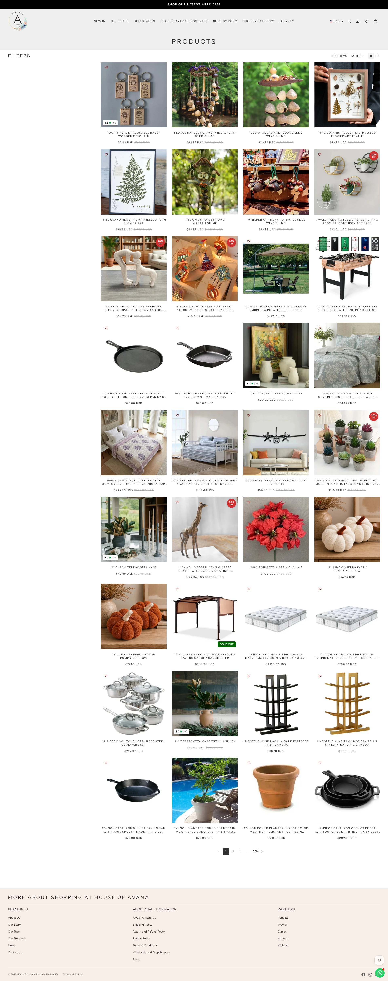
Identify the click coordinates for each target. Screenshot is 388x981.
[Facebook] (363, 974)
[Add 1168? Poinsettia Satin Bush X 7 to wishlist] (248, 502)
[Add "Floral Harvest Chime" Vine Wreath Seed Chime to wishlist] (177, 67)
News (11, 945)
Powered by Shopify (47, 974)
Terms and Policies (73, 974)
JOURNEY (286, 21)
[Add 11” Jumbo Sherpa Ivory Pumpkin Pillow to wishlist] (319, 502)
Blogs (136, 959)
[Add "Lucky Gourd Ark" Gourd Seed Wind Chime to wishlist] (248, 67)
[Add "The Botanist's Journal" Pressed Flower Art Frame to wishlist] (319, 67)
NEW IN (99, 21)
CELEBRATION (144, 21)
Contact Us (15, 952)
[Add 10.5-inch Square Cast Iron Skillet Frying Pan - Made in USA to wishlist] (177, 328)
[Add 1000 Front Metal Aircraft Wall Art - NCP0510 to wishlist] (248, 415)
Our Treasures (17, 938)
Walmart (283, 945)
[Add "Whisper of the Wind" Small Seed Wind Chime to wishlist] (248, 154)
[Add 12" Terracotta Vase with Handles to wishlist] (177, 676)
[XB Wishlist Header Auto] (366, 21)
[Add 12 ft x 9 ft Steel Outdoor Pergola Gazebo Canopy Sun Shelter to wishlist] (177, 589)
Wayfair (283, 925)
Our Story (14, 925)
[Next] (262, 851)
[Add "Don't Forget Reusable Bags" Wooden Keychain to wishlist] (106, 67)
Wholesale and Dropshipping (151, 952)
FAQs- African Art (144, 918)
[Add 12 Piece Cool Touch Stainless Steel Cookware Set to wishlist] (106, 676)
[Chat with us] (380, 973)
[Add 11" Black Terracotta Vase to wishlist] (106, 502)
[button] (357, 56)
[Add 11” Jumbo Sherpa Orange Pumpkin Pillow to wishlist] (106, 589)
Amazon (283, 938)
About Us (14, 918)
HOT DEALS (119, 21)
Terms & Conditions (145, 945)
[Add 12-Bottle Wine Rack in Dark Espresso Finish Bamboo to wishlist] (248, 676)
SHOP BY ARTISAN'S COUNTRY (184, 21)
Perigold (283, 918)
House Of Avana (26, 974)
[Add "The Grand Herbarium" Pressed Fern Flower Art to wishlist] (106, 154)
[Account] (357, 21)
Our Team (14, 932)
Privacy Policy (141, 938)
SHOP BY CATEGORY (258, 21)
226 (255, 851)
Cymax (282, 932)
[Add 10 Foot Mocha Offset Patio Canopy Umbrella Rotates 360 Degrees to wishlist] (248, 241)
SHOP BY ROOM (225, 21)
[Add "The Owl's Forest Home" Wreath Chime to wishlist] (177, 154)
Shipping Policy (142, 925)
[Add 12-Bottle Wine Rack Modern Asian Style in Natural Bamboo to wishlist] (319, 676)
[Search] (349, 21)
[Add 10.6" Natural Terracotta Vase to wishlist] (248, 328)
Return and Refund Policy (149, 932)
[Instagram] (370, 974)
